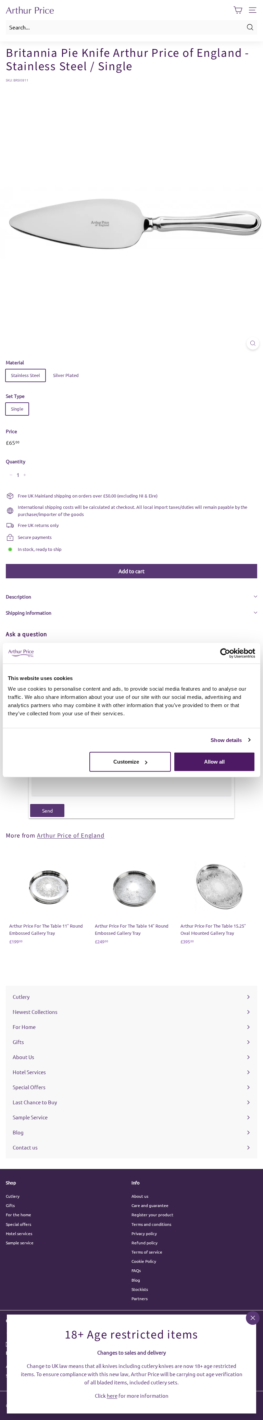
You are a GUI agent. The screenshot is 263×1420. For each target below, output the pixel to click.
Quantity (15, 461)
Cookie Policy (144, 1261)
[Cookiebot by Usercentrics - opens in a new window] (225, 653)
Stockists (140, 1289)
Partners (140, 1298)
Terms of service (147, 1252)
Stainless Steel (25, 375)
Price (11, 431)
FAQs (136, 1270)
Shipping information (28, 613)
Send (47, 810)
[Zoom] (253, 343)
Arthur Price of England (70, 835)
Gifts (10, 1205)
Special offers (18, 1224)
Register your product (152, 1214)
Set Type (15, 396)
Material (15, 362)
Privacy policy (144, 1233)
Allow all (214, 762)
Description (18, 596)
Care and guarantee (150, 1205)
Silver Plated (66, 375)
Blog (136, 1280)
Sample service (20, 1242)
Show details (226, 740)
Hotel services (19, 1233)
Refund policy (145, 1242)
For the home (18, 1214)
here (112, 1395)
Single (17, 409)
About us (140, 1196)
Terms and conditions (151, 1224)
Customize (126, 762)
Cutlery (13, 1196)
